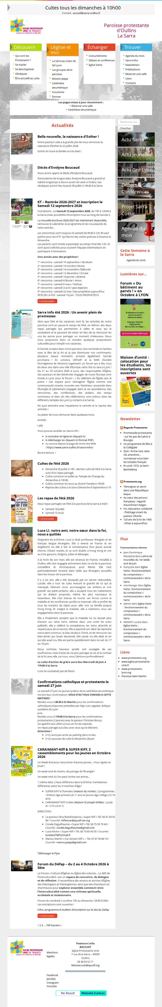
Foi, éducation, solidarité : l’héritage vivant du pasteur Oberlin (137, 512)
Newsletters (132, 65)
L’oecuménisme (98, 56)
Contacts (130, 83)
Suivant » (56, 925)
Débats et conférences (102, 60)
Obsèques (21, 73)
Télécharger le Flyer (49, 853)
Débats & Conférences (135, 188)
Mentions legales (52, 954)
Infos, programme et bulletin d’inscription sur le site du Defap (73, 909)
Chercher (125, 128)
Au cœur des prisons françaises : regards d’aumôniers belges (135, 501)
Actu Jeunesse (137, 154)
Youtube (52, 986)
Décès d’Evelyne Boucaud (59, 167)
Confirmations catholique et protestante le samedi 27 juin (73, 683)
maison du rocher (84, 791)
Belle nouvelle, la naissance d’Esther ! (68, 136)
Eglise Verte (95, 65)
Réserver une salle (136, 74)
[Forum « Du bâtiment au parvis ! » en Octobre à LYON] (135, 323)
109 (48, 925)
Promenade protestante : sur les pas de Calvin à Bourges (137, 436)
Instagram (53, 982)
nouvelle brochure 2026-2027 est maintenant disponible (73, 220)
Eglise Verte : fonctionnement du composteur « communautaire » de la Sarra (137, 574)
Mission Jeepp (60, 78)
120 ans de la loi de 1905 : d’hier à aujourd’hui (137, 521)
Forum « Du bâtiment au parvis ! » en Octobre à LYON (134, 289)
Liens (128, 78)
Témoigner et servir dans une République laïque (135, 490)
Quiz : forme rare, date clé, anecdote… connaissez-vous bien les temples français (136, 456)
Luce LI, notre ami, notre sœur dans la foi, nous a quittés (72, 532)
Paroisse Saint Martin (134, 676)
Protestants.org (133, 481)
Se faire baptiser (24, 69)
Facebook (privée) (52, 977)
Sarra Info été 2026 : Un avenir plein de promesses (70, 314)
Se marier (20, 64)
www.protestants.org (134, 658)
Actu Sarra (133, 139)
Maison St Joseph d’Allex (89, 802)
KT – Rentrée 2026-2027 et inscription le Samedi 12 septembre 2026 (70, 204)
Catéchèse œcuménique (82, 109)
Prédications (132, 69)
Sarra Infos (131, 60)
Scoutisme (58, 92)
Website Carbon (93, 993)
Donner (56, 96)
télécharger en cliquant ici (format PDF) (70, 440)
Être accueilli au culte (27, 78)
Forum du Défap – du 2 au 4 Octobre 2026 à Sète (73, 866)
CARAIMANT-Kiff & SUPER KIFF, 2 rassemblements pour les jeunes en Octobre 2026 (74, 753)
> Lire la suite (46, 301)
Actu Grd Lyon (137, 169)
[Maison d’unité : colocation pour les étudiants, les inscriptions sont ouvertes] (135, 391)
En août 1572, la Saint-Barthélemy (136, 467)
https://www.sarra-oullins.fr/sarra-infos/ (70, 447)
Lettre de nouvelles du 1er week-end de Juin (137, 559)
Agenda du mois (134, 56)
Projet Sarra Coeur (134, 209)
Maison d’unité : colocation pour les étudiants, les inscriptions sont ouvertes (135, 365)
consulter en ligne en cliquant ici (66, 436)
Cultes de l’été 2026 (53, 463)
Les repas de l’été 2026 (56, 498)
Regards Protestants (135, 427)
